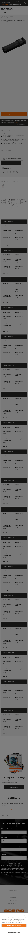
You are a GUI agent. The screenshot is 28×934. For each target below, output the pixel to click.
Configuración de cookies (14, 932)
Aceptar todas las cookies (14, 925)
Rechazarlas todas (14, 929)
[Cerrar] (24, 915)
